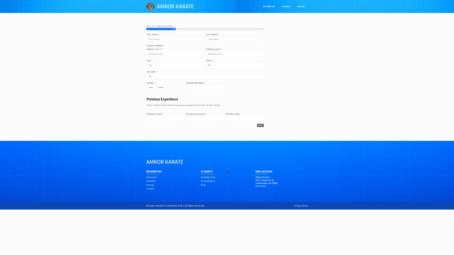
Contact (301, 6)
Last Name (211, 34)
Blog (203, 184)
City (148, 60)
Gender (150, 82)
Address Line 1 (154, 49)
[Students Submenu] (293, 6)
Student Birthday (194, 82)
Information (269, 6)
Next (260, 125)
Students (286, 6)
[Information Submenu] (277, 6)
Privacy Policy (301, 205)
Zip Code (151, 71)
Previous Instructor (195, 114)
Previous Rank (233, 114)
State (209, 60)
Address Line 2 (213, 49)
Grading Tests (208, 177)
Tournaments (208, 181)
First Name (152, 34)
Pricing (149, 184)
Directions (151, 177)
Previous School (154, 114)
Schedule (150, 181)
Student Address (155, 45)
